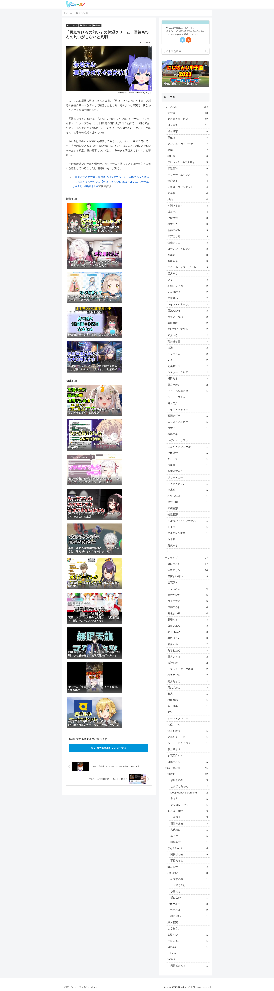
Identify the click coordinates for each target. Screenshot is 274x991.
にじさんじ (73, 25)
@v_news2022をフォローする (109, 747)
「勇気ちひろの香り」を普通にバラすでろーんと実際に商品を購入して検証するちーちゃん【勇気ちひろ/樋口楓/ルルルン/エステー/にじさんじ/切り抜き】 (111, 182)
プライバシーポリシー (89, 987)
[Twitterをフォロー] (182, 40)
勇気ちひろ (86, 25)
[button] (206, 51)
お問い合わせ (70, 987)
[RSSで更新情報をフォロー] (188, 40)
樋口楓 (98, 25)
